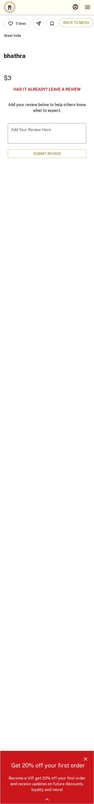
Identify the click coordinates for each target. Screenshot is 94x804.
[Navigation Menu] (87, 7)
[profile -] (75, 7)
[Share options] (38, 23)
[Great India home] (25, 7)
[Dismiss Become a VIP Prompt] (85, 759)
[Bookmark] (52, 23)
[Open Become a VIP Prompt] (47, 799)
